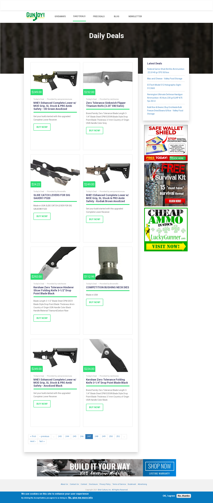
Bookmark (132, 484)
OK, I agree (169, 496)
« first (33, 436)
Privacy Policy (105, 484)
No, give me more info (80, 497)
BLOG (116, 16)
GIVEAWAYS (60, 16)
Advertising (142, 484)
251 (118, 436)
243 (60, 436)
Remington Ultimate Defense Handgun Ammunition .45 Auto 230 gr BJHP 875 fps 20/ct (165, 97)
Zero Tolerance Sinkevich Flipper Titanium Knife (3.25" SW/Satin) (106, 104)
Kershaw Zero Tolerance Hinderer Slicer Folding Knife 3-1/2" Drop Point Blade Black (53, 290)
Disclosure (93, 484)
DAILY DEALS (79, 16)
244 (67, 436)
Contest (84, 484)
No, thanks (184, 496)
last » (42, 441)
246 (82, 436)
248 (96, 436)
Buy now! (42, 127)
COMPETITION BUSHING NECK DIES (107, 287)
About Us (64, 484)
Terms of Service (119, 484)
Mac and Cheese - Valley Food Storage (164, 78)
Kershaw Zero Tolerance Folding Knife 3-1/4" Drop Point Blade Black (107, 381)
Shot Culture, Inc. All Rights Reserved (113, 490)
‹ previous (44, 436)
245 (74, 436)
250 (111, 436)
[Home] (37, 16)
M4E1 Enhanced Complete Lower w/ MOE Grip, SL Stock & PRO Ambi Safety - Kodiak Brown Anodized (107, 198)
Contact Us (74, 484)
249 (103, 436)
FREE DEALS (99, 16)
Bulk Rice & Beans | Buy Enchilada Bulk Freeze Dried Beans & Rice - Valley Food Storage (165, 110)
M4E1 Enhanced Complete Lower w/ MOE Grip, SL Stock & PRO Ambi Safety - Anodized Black (54, 382)
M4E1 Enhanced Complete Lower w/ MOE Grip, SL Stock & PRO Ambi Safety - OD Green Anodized (54, 105)
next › (33, 441)
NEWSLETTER (135, 16)
